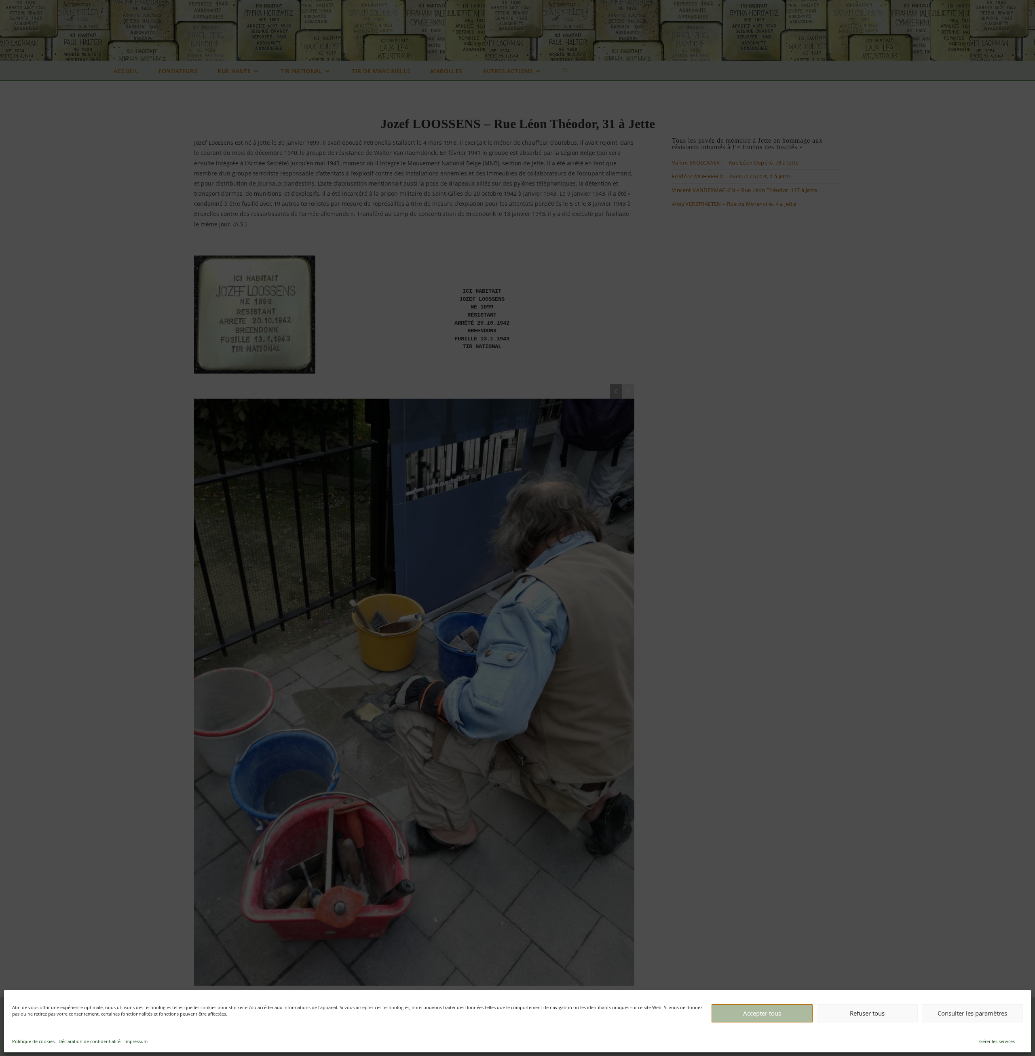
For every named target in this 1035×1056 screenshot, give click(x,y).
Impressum (136, 1041)
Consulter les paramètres (972, 1013)
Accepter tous (762, 1013)
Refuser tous (867, 1013)
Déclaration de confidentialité (89, 1041)
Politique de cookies (33, 1041)
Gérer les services (997, 1041)
